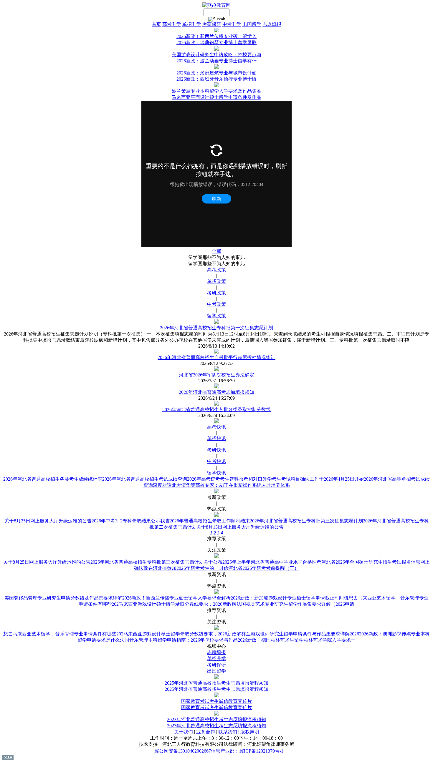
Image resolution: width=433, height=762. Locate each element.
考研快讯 (216, 449)
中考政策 (216, 304)
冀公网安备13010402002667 (182, 750)
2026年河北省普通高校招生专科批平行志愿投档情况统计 (216, 357)
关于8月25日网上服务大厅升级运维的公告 (48, 520)
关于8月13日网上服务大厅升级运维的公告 (240, 526)
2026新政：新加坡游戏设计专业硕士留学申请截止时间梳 (289, 597)
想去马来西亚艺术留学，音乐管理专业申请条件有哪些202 (63, 633)
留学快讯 (216, 472)
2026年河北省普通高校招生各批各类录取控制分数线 (216, 409)
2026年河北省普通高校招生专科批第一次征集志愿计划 (216, 327)
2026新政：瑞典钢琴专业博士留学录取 (216, 42)
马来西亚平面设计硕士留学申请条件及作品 (216, 97)
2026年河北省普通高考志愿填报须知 (216, 392)
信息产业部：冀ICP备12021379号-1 (247, 750)
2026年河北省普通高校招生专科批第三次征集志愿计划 (306, 520)
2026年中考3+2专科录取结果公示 (126, 520)
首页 (156, 24)
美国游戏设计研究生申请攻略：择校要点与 (216, 54)
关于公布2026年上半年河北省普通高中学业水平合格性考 (262, 562)
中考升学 (231, 24)
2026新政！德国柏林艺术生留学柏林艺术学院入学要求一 (297, 640)
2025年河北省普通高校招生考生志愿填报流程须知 (216, 682)
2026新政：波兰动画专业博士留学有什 (216, 60)
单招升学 (191, 24)
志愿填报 (271, 24)
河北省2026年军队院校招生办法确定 (216, 374)
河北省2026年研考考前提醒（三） (263, 568)
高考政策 (216, 269)
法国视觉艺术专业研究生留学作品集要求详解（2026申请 (295, 604)
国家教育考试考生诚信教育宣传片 (216, 701)
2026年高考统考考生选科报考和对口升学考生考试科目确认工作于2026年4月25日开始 (275, 479)
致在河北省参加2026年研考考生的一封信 (185, 568)
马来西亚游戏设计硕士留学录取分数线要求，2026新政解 (178, 604)
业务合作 (205, 731)
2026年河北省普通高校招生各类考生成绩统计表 (52, 479)
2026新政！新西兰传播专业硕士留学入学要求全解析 (176, 597)
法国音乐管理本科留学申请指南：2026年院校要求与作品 (179, 640)
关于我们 (183, 731)
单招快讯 (216, 438)
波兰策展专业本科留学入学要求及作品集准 (216, 91)
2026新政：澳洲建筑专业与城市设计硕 (216, 72)
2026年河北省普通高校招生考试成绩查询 (144, 479)
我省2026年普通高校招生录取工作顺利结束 (205, 520)
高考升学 (171, 24)
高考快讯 (216, 426)
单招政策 (216, 281)
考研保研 (211, 24)
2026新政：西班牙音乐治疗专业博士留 (216, 79)
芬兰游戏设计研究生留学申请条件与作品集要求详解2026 (300, 633)
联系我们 (227, 731)
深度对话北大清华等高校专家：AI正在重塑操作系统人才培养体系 (221, 485)
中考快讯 (216, 461)
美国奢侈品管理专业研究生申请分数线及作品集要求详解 (63, 597)
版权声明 (249, 731)
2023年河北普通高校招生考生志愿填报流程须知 (216, 719)
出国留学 (251, 24)
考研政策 (216, 292)
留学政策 (216, 315)
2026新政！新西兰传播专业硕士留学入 (216, 36)
